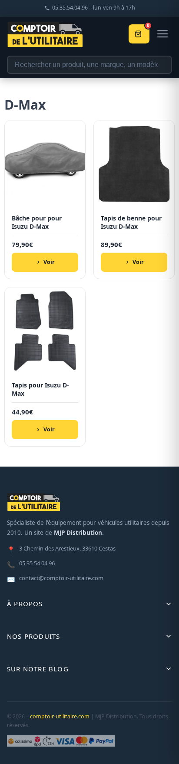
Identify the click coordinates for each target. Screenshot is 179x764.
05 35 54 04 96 (31, 564)
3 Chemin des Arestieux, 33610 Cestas (61, 549)
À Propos (25, 603)
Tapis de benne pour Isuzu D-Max (131, 222)
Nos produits (33, 636)
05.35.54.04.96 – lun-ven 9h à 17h (93, 7)
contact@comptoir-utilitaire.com (55, 579)
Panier (148, 26)
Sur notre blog (38, 668)
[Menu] (162, 33)
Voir (49, 262)
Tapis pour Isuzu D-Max (40, 389)
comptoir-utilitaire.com (60, 716)
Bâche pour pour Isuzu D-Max (37, 222)
